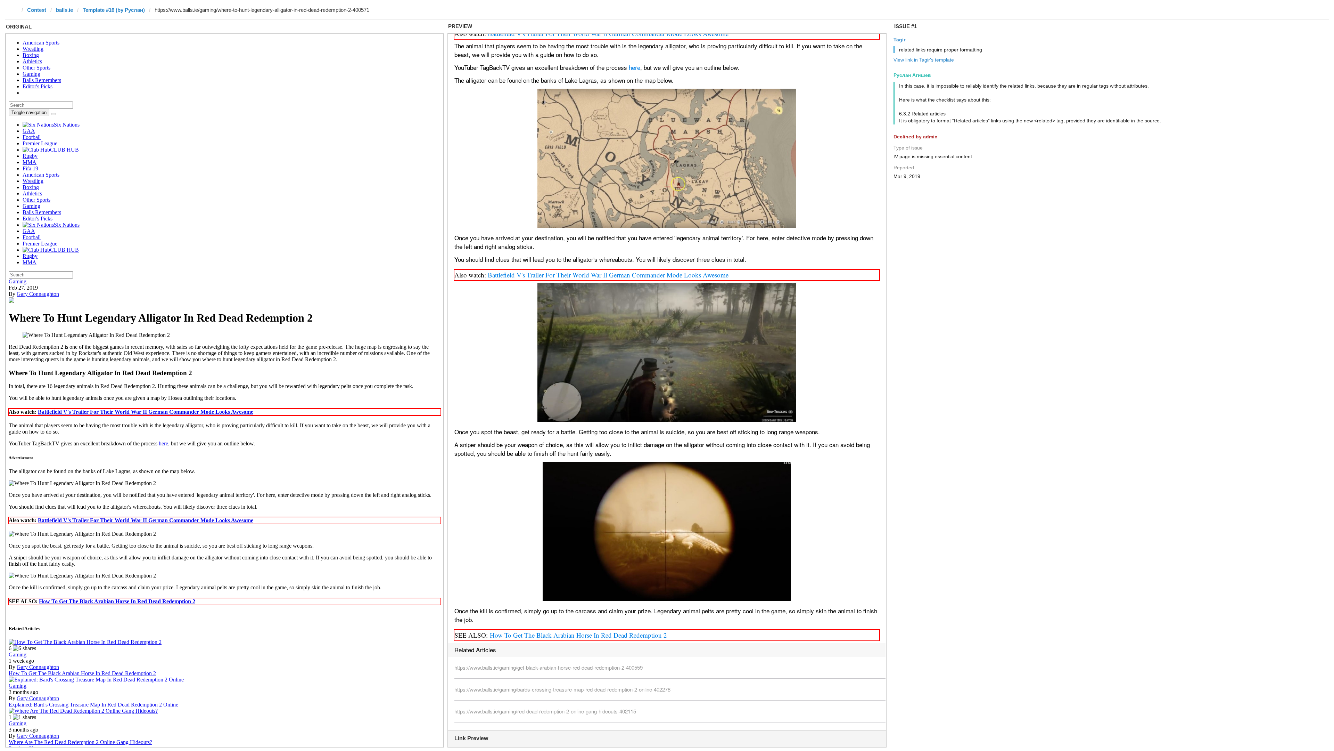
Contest (36, 10)
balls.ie (64, 10)
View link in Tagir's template (924, 60)
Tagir (899, 39)
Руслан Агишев (912, 75)
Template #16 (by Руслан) (114, 10)
